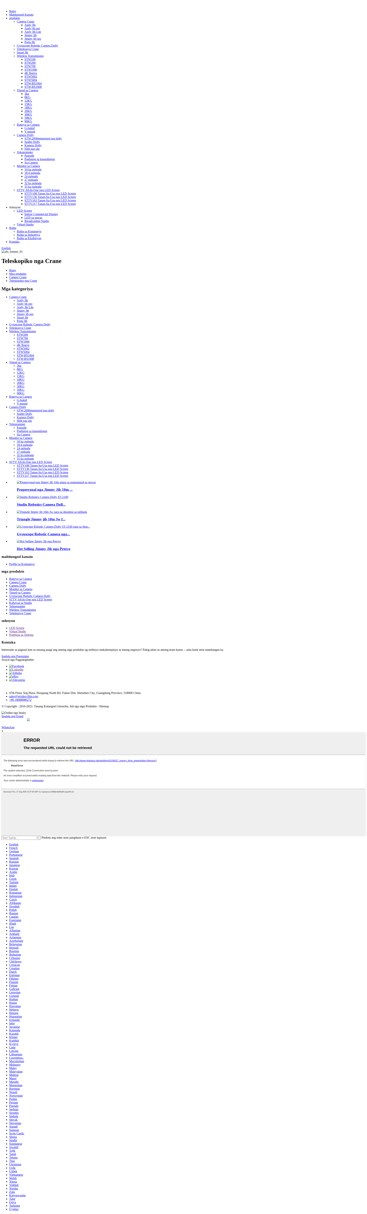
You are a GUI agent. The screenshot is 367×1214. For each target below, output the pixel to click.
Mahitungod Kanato (21, 14)
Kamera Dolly (33, 145)
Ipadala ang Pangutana (15, 656)
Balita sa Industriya (28, 234)
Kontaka (14, 241)
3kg (26, 93)
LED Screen (24, 210)
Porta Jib (29, 42)
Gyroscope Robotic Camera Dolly (37, 45)
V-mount (29, 131)
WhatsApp (8, 727)
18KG (28, 107)
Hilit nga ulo (32, 148)
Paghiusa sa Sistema (21, 634)
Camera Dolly (25, 135)
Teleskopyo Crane (28, 49)
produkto (14, 18)
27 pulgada (31, 179)
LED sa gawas (33, 217)
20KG (28, 111)
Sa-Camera (31, 162)
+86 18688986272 (20, 699)
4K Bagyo (30, 73)
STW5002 (30, 76)
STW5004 (30, 80)
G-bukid (29, 128)
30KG (28, 114)
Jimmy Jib (30, 35)
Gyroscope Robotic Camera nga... (43, 534)
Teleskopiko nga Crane (23, 280)
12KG (28, 100)
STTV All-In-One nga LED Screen (38, 190)
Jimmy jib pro (32, 38)
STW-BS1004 (33, 83)
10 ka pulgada (32, 169)
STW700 (30, 66)
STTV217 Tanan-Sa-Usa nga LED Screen (50, 203)
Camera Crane (25, 21)
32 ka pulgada (32, 183)
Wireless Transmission (30, 56)
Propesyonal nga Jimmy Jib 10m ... (45, 490)
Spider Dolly (32, 142)
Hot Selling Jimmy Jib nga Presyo (43, 549)
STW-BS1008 (33, 86)
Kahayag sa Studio (20, 603)
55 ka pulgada (32, 186)
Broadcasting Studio (36, 221)
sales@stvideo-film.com (23, 696)
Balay (12, 11)
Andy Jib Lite (32, 31)
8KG (27, 97)
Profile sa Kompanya (22, 564)
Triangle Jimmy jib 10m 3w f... (41, 519)
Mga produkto (17, 273)
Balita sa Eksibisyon (29, 238)
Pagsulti (29, 155)
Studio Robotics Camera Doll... (41, 504)
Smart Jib (22, 52)
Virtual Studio (25, 224)
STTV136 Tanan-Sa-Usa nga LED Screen (50, 197)
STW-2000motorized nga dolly (43, 138)
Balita (12, 228)
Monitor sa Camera (28, 166)
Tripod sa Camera (27, 90)
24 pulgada (31, 176)
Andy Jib (30, 25)
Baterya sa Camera (28, 124)
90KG (28, 121)
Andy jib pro (32, 28)
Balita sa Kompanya (29, 231)
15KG (28, 104)
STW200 (30, 62)
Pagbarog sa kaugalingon (39, 159)
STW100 (30, 59)
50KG (28, 117)
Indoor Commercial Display (41, 214)
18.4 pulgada (32, 172)
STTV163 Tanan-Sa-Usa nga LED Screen (50, 200)
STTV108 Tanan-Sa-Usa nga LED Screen (50, 193)
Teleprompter (25, 152)
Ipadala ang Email (12, 716)
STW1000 (30, 69)
